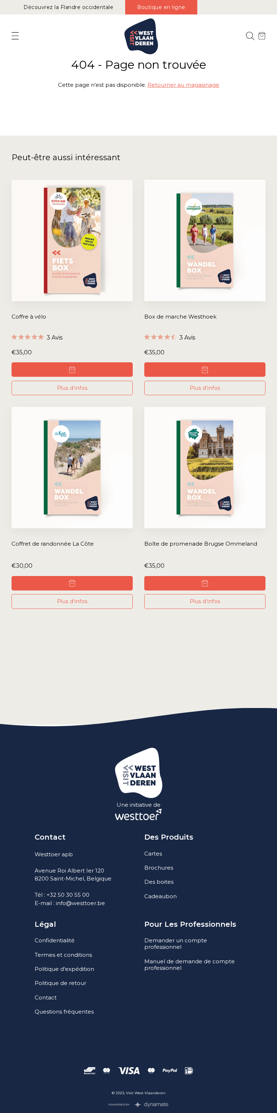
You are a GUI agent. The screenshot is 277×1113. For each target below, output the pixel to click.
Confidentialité (55, 940)
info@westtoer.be (80, 903)
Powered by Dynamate (138, 1104)
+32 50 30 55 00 (68, 894)
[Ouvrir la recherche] (250, 36)
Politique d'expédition (64, 968)
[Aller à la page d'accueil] (141, 36)
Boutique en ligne (161, 7)
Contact (46, 997)
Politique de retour (60, 983)
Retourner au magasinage (183, 84)
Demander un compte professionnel (175, 943)
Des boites (158, 881)
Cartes (153, 853)
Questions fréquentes (64, 1011)
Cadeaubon (160, 896)
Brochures (158, 867)
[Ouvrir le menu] (15, 36)
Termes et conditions (63, 954)
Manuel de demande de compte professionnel (189, 964)
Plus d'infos (72, 388)
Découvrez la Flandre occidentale (68, 7)
